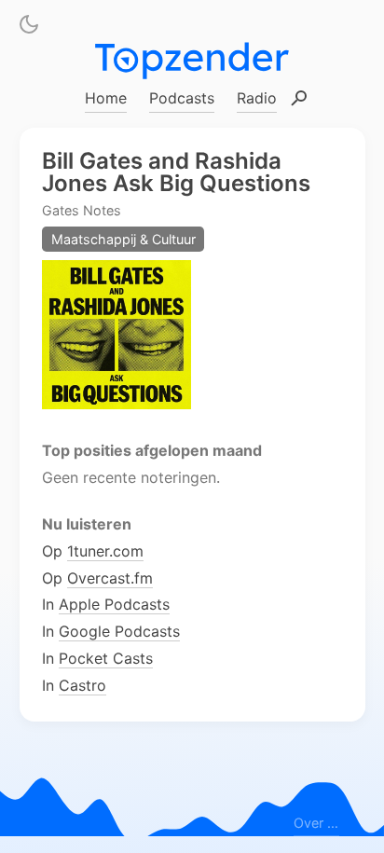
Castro (82, 684)
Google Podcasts (119, 631)
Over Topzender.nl (316, 824)
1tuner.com (105, 550)
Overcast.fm (110, 577)
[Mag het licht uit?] (29, 27)
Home (106, 98)
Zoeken (299, 99)
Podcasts (181, 98)
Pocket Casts (106, 658)
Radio (257, 98)
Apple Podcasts (114, 604)
